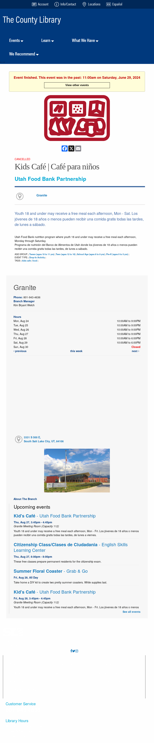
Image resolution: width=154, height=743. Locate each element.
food (34, 260)
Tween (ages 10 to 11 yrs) (41, 254)
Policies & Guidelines (22, 690)
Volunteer (105, 664)
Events (15, 40)
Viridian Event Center (113, 673)
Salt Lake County (110, 681)
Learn (46, 40)
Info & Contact (17, 681)
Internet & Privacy (65, 664)
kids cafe (26, 260)
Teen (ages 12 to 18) (65, 254)
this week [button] (76, 351)
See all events (131, 611)
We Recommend (22, 53)
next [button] (135, 351)
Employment (61, 690)
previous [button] (20, 351)
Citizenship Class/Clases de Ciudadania (71, 547)
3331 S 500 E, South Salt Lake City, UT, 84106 (44, 439)
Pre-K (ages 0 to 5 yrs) (117, 254)
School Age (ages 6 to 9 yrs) (91, 254)
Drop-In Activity (37, 257)
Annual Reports (63, 681)
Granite (41, 195)
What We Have (84, 40)
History (58, 673)
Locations (14, 673)
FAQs (11, 664)
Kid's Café (55, 516)
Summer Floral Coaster (51, 571)
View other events (77, 85)
